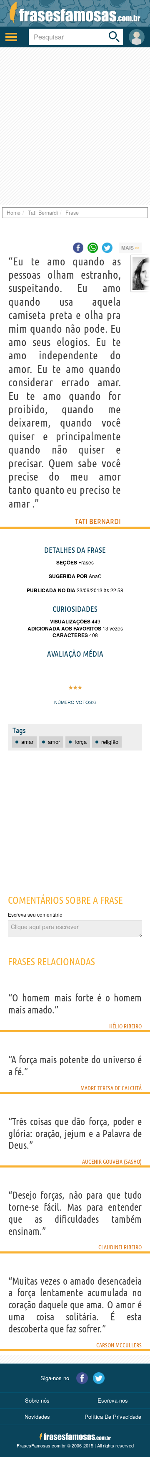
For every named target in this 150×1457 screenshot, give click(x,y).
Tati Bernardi (98, 521)
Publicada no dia (51, 590)
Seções (66, 562)
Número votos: (73, 702)
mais (130, 247)
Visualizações (70, 621)
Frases (85, 562)
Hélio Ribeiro (125, 1026)
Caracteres (70, 635)
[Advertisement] (75, 126)
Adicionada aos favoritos (64, 628)
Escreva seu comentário (35, 914)
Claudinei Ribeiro (120, 1247)
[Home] (75, 13)
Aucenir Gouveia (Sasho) (112, 1161)
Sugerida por (68, 576)
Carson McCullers (119, 1345)
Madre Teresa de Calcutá (111, 1088)
